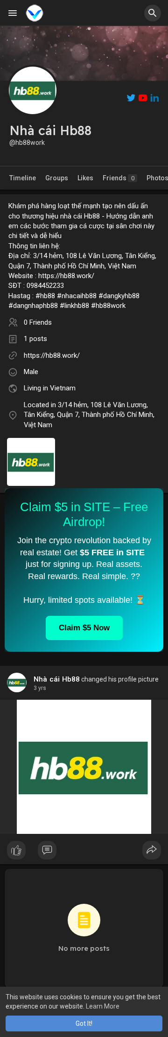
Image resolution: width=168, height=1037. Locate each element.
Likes (85, 178)
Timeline (22, 178)
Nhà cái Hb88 (57, 679)
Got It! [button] (84, 1023)
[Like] (84, 852)
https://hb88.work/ (52, 355)
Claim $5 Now (84, 627)
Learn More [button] (102, 1006)
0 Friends (38, 322)
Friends (118, 178)
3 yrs (40, 688)
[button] (152, 13)
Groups (56, 178)
